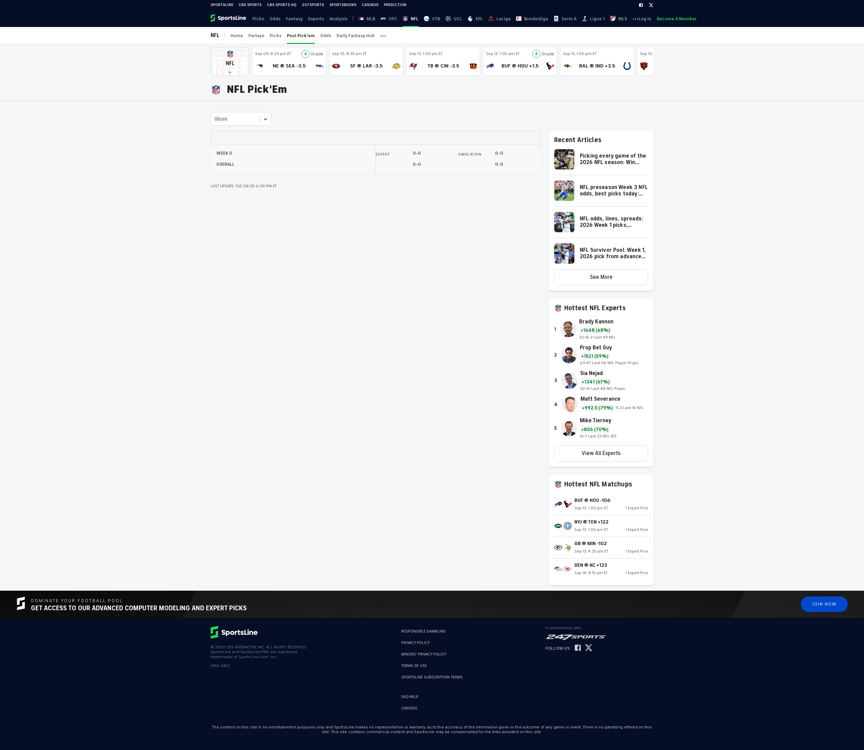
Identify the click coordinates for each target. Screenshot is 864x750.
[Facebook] (641, 5)
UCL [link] (458, 19)
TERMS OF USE (414, 665)
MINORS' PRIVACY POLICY (423, 654)
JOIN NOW (824, 604)
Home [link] (237, 35)
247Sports (313, 4)
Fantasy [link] (294, 19)
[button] (230, 61)
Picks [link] (258, 19)
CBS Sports (250, 4)
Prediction (395, 4)
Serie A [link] (569, 19)
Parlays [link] (256, 35)
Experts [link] (316, 19)
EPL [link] (479, 19)
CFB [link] (436, 19)
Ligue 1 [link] (597, 19)
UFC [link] (393, 19)
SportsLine (222, 4)
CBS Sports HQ (281, 4)
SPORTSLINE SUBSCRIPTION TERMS (432, 677)
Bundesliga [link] (536, 19)
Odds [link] (275, 19)
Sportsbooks (342, 4)
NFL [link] (414, 19)
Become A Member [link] (677, 19)
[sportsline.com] (229, 18)
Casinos (370, 4)
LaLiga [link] (503, 19)
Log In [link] (645, 19)
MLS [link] (622, 19)
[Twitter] (651, 5)
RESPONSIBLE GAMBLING (423, 631)
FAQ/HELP (409, 696)
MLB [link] (371, 19)
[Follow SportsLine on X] (589, 648)
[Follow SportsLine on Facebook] (578, 648)
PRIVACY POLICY (415, 642)
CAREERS (409, 708)
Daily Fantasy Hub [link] (355, 35)
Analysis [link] (338, 19)
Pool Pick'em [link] (301, 35)
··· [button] (635, 18)
